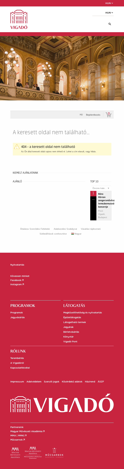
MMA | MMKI (18, 435)
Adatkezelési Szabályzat (65, 229)
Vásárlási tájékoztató (91, 229)
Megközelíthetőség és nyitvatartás (82, 312)
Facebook (17, 280)
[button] (24, 3)
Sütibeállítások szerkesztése (53, 234)
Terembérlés (17, 358)
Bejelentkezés (93, 114)
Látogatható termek (74, 322)
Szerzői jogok (51, 381)
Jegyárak (68, 327)
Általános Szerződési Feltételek (35, 229)
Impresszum (17, 381)
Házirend (90, 381)
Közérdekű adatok (72, 381)
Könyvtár (68, 336)
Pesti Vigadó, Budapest (102, 214)
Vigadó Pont (70, 341)
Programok (16, 312)
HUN (109, 3)
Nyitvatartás (17, 264)
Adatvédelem (33, 381)
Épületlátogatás (72, 317)
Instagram (17, 284)
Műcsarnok (18, 439)
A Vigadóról (17, 363)
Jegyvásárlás (17, 317)
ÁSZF (101, 381)
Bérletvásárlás (71, 332)
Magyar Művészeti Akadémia (27, 431)
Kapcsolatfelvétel (20, 367)
